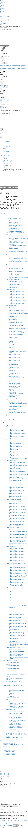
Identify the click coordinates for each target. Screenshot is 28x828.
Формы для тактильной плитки (13, 546)
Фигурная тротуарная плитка (16, 242)
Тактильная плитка (10, 289)
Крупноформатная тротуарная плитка (18, 238)
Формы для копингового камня (16, 649)
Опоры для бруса (13, 337)
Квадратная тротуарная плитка (16, 236)
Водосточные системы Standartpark (14, 678)
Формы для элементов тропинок (17, 438)
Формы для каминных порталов (17, 570)
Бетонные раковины (14, 384)
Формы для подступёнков (15, 525)
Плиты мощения (13, 365)
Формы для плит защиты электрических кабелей (15, 618)
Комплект (11, 347)
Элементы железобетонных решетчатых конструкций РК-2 (16, 331)
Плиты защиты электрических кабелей (18, 313)
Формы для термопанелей (15, 493)
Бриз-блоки (11, 419)
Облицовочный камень (14, 284)
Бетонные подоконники (12, 349)
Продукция (3, 213)
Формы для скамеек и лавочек (16, 579)
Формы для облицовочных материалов (15, 482)
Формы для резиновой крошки (16, 654)
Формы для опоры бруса (15, 613)
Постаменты (12, 370)
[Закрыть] (1, 136)
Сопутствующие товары (9, 676)
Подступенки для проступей (16, 229)
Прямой (11, 341)
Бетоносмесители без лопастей (16, 711)
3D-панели (11, 286)
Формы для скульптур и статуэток (17, 576)
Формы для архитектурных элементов (15, 563)
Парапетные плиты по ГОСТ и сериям (18, 277)
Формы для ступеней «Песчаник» (17, 512)
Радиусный (11, 344)
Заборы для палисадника (15, 406)
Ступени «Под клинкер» (15, 223)
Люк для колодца (13, 319)
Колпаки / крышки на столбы (16, 411)
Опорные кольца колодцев (15, 321)
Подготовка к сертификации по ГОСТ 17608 (13, 744)
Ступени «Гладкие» (14, 222)
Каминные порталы (14, 387)
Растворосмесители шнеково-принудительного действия (16, 706)
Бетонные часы (13, 392)
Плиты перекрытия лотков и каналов (18, 421)
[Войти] (0, 131)
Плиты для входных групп (15, 231)
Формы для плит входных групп (16, 524)
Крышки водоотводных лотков (16, 418)
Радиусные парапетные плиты (16, 271)
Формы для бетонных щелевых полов (18, 642)
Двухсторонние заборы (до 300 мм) (17, 402)
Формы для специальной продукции (15, 609)
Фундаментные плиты (14, 373)
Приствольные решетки (14, 398)
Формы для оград (13, 449)
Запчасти (8, 715)
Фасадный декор (13, 287)
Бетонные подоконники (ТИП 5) (16, 360)
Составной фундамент (14, 395)
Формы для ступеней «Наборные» (17, 509)
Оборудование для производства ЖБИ (12, 685)
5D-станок (2, 748)
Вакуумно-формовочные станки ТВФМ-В (16, 734)
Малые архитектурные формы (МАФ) (15, 377)
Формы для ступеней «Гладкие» (17, 506)
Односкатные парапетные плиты (17, 270)
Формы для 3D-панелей (15, 486)
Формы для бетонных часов (16, 582)
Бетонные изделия (7, 216)
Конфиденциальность (5, 808)
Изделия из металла (8, 672)
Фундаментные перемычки (15, 374)
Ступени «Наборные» (14, 226)
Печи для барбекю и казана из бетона (18, 381)
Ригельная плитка (13, 248)
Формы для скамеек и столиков (16, 457)
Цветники (11, 368)
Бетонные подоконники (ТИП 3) (16, 357)
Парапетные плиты (11, 265)
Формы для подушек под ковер (16, 632)
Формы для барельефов (15, 569)
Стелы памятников (13, 364)
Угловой (11, 342)
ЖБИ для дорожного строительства (17, 310)
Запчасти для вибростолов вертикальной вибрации (15, 725)
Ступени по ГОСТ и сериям (15, 225)
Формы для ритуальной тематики (14, 439)
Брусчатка (11, 239)
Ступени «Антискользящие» (16, 220)
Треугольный (12, 345)
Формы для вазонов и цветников (17, 567)
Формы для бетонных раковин (16, 581)
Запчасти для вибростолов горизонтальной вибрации (15, 717)
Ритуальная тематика (11, 362)
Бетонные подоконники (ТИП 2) (16, 355)
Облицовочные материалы (12, 279)
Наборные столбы (13, 409)
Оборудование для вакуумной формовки (13, 731)
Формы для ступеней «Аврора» (16, 501)
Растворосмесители (11, 701)
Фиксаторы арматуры (14, 316)
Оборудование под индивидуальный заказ (13, 739)
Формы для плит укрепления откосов (18, 624)
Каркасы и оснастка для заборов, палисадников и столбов (17, 479)
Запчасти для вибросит (14, 723)
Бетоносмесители (10, 709)
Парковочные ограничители (16, 315)
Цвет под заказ (6, 746)
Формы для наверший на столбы (17, 540)
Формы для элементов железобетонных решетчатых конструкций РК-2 (16, 639)
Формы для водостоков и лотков (17, 433)
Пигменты (8, 679)
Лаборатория (3, 741)
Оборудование (4, 683)
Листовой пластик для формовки (14, 737)
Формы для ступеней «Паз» (16, 510)
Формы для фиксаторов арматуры (17, 626)
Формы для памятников (15, 442)
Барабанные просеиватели (12, 697)
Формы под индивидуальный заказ (14, 647)
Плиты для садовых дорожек (16, 260)
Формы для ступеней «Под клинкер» (18, 513)
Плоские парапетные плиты (16, 267)
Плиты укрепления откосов (15, 322)
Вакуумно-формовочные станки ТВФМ (15, 733)
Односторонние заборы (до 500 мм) (18, 403)
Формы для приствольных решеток (17, 572)
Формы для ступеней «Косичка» (17, 507)
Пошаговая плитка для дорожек (14, 255)
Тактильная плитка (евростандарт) (17, 303)
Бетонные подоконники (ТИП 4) (16, 358)
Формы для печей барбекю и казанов (18, 573)
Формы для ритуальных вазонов (17, 448)
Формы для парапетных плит (13, 527)
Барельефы (12, 390)
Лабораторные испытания (9, 743)
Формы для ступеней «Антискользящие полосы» (15, 503)
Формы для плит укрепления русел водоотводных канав (17, 628)
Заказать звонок (4, 19)
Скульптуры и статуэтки (14, 386)
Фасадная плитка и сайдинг (16, 281)
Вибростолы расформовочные (16, 690)
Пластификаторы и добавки (10, 660)
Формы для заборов (11, 460)
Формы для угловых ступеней (16, 519)
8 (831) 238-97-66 (4, 16)
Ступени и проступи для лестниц (14, 218)
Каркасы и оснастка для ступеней (17, 515)
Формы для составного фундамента (18, 584)
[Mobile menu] (1, 89)
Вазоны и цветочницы (14, 383)
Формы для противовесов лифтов (17, 633)
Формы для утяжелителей (15, 578)
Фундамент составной (14, 324)
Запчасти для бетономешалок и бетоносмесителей (17, 720)
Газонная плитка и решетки (15, 250)
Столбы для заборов (14, 408)
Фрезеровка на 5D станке (9, 754)
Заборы (8, 400)
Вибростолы (9, 688)
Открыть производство (5, 756)
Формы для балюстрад (14, 468)
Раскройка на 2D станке (9, 750)
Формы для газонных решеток (16, 436)
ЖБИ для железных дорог (15, 309)
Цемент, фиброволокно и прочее (14, 681)
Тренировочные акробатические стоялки (16, 674)
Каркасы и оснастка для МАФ (16, 585)
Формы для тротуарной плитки (16, 429)
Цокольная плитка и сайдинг (16, 283)
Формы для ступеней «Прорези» (17, 516)
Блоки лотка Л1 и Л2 (14, 307)
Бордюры (11, 244)
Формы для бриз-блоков (15, 655)
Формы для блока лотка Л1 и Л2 (17, 614)
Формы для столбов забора (15, 477)
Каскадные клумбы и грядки (16, 393)
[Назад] (4, 157)
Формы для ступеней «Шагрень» (17, 518)
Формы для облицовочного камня (17, 496)
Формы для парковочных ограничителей (15, 620)
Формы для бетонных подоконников (15, 587)
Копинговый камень (11, 339)
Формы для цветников (14, 445)
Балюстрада (12, 405)
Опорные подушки (13, 318)
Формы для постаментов (15, 443)
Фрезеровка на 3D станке (9, 753)
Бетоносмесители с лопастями (16, 713)
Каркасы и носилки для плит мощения (18, 458)
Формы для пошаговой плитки (16, 430)
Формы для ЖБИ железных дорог (17, 616)
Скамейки (11, 389)
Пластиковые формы (8, 423)
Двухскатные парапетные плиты (17, 268)
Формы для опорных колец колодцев (18, 623)
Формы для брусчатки (14, 432)
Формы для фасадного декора (16, 494)
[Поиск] (1, 129)
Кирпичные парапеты (14, 274)
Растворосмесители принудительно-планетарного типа (18, 703)
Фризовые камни (13, 276)
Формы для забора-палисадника (17, 470)
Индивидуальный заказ (12, 415)
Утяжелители (12, 396)
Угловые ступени (13, 228)
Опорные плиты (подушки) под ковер (18, 312)
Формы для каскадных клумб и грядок (18, 575)
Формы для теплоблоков (15, 497)
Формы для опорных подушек (16, 630)
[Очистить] (2, 58)
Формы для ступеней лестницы (14, 499)
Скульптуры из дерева (8, 751)
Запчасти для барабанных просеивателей (15, 728)
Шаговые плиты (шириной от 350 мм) (18, 258)
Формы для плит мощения (15, 446)
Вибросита (8, 699)
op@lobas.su (3, 23)
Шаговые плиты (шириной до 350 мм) (18, 257)
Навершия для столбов (14, 273)
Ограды (11, 371)
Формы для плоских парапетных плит (18, 529)
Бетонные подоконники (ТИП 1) (16, 354)
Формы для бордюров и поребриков (18, 435)
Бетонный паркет (13, 241)
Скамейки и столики (14, 376)
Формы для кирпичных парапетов (17, 541)
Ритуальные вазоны (14, 367)
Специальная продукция (12, 305)
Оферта (2, 809)
